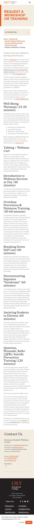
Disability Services (24, 512)
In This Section (11, 32)
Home (6, 39)
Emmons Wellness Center (14, 43)
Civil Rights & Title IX (24, 509)
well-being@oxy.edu (19, 74)
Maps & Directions (10, 512)
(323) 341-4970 (12, 458)
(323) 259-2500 (17, 497)
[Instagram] (6, 466)
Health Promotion (11, 45)
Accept (29, 522)
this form (13, 59)
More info (17, 519)
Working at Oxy (9, 506)
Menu (29, 2)
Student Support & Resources (15, 41)
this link (24, 420)
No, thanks (21, 522)
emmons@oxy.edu (10, 460)
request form (19, 143)
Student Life (13, 39)
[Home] (10, 2)
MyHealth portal (18, 447)
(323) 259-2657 (14, 456)
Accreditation (22, 506)
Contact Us (8, 509)
